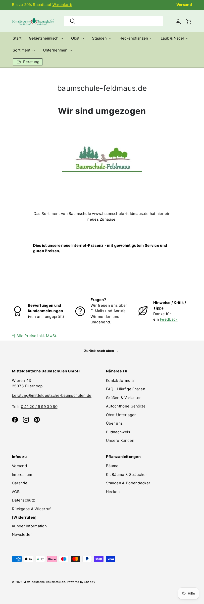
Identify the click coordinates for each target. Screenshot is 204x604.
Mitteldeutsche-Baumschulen (44, 582)
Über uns (114, 423)
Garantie (19, 483)
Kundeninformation (29, 526)
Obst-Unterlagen (121, 414)
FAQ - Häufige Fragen (125, 389)
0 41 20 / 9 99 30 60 (39, 406)
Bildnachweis (118, 432)
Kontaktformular (120, 380)
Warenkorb (62, 4)
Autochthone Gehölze (126, 406)
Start (17, 38)
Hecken (113, 491)
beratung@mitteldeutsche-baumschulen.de (51, 395)
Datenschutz (23, 500)
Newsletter (22, 534)
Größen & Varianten (124, 397)
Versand (184, 4)
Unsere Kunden (120, 440)
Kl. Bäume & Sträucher (126, 474)
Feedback (168, 319)
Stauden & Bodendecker (128, 483)
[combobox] (113, 21)
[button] (189, 21)
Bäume (112, 465)
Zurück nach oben (99, 351)
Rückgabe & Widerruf (31, 508)
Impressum (22, 474)
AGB (16, 491)
